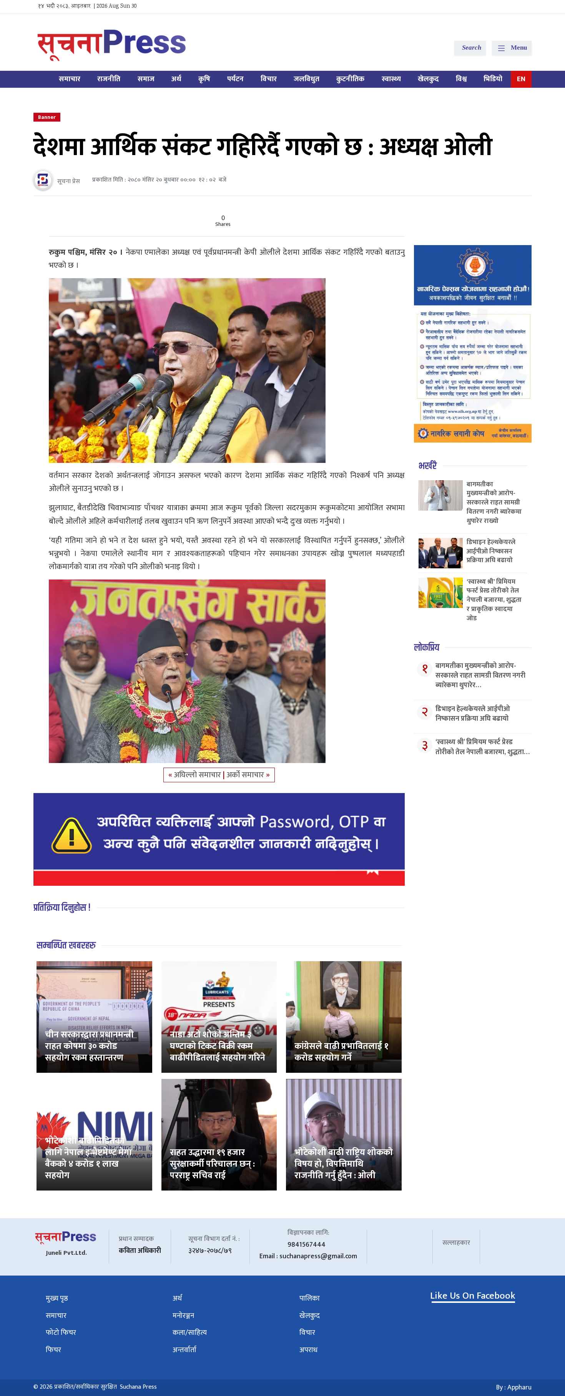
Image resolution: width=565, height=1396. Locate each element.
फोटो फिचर (61, 1333)
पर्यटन (235, 79)
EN (521, 79)
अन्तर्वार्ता (184, 1350)
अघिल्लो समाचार (198, 774)
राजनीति (108, 79)
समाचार (69, 79)
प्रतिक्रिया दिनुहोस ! (62, 907)
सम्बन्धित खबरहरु (66, 945)
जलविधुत (306, 79)
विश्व (461, 79)
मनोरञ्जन (183, 1316)
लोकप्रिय (426, 647)
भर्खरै (428, 466)
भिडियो (493, 79)
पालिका (309, 1298)
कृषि (204, 79)
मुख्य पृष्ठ (57, 1298)
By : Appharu (514, 1387)
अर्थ (176, 79)
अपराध (308, 1350)
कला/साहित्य (190, 1333)
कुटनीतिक (350, 79)
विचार (269, 79)
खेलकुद (428, 79)
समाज (146, 79)
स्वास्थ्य (391, 79)
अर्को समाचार (246, 774)
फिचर (53, 1350)
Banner (47, 117)
